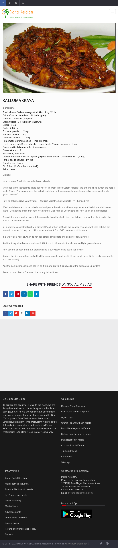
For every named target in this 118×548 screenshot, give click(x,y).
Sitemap (65, 462)
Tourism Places (69, 451)
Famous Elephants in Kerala (19, 489)
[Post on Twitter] (11, 294)
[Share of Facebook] (5, 294)
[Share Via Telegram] (36, 294)
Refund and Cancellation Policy (20, 529)
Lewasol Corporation (76, 543)
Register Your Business (73, 406)
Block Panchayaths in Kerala (75, 428)
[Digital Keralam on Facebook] (3, 3)
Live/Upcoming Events (16, 495)
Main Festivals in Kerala (17, 484)
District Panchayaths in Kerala (76, 434)
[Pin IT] (17, 294)
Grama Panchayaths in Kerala (76, 423)
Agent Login (67, 417)
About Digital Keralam (16, 478)
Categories (66, 456)
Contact (9, 534)
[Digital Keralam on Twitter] (9, 3)
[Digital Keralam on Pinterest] (16, 3)
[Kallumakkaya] (59, 58)
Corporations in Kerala (72, 445)
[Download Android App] (76, 513)
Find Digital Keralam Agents (75, 411)
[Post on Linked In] (24, 294)
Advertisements (13, 512)
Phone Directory (13, 500)
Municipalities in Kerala (72, 440)
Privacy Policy (12, 523)
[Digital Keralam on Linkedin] (27, 313)
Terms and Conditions (16, 517)
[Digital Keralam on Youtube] (22, 3)
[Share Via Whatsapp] (30, 294)
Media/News (11, 506)
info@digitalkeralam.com (80, 493)
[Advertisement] (59, 357)
